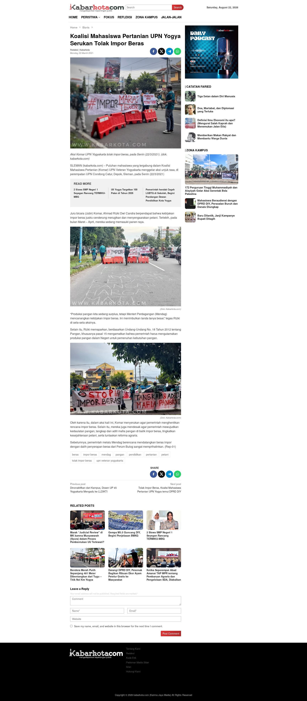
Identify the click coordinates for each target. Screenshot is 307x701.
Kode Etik (131, 657)
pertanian (151, 454)
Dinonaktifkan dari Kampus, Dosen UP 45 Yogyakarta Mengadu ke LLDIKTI (93, 487)
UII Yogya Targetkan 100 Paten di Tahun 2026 (124, 191)
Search (178, 7)
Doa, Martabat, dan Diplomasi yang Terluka (215, 109)
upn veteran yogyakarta (109, 460)
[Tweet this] (161, 51)
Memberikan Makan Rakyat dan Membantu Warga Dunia (216, 137)
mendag (106, 454)
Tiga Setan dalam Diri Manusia (216, 96)
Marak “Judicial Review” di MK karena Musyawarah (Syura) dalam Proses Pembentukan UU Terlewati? (87, 537)
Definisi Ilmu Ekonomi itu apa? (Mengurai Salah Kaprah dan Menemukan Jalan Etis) (216, 123)
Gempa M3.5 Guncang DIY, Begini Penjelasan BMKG (124, 534)
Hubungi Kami (133, 671)
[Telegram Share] (169, 51)
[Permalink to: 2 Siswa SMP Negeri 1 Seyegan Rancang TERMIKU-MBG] (164, 520)
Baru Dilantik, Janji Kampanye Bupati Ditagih (216, 217)
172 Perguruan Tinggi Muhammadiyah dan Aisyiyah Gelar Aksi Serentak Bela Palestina (211, 190)
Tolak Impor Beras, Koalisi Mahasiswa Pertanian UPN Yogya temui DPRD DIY (159, 487)
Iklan (128, 666)
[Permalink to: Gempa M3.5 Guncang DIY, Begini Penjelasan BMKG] (125, 520)
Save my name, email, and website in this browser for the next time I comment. (118, 626)
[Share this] (153, 51)
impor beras (90, 454)
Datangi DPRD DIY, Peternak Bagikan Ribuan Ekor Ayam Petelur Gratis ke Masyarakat (125, 574)
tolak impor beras (82, 460)
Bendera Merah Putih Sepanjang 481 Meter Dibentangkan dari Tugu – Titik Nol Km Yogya (86, 574)
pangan (120, 454)
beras (75, 454)
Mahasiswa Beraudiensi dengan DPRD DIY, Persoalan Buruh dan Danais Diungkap (217, 203)
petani (164, 454)
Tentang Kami (133, 648)
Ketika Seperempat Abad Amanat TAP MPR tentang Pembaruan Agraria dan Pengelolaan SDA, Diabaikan (164, 574)
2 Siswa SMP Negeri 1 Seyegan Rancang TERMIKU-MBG (89, 193)
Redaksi (130, 653)
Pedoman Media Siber (137, 662)
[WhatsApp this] (177, 51)
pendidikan (135, 454)
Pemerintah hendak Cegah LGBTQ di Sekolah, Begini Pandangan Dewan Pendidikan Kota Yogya (160, 195)
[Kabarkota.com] (97, 7)
